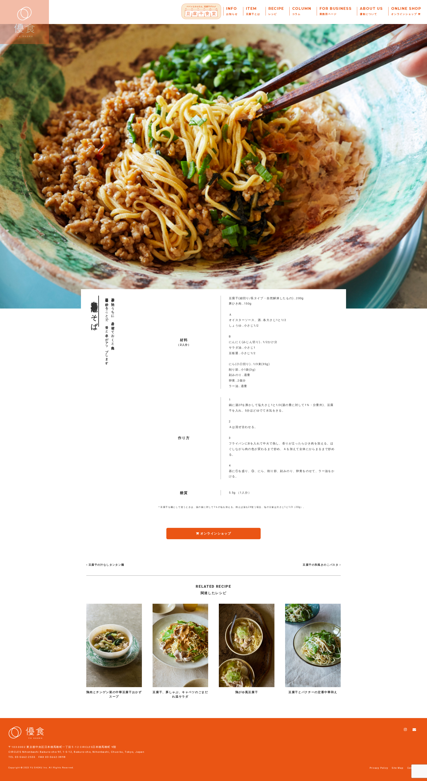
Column (301, 11)
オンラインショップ (215, 533)
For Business (336, 11)
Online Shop (406, 11)
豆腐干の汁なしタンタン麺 (105, 564)
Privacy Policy (379, 768)
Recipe (276, 11)
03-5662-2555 (25, 757)
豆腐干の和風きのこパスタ (321, 564)
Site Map (397, 768)
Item (253, 11)
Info (232, 11)
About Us (371, 11)
